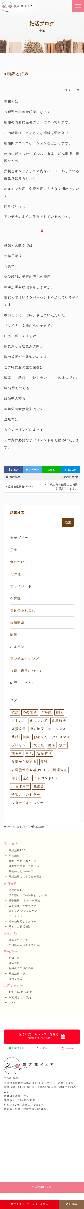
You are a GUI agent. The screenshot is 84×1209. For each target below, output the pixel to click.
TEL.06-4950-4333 (21, 992)
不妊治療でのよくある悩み (25, 876)
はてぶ (70, 469)
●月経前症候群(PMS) (19, 486)
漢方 (62, 745)
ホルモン (17, 646)
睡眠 (59, 712)
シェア (14, 469)
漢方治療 (37, 729)
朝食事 (16, 753)
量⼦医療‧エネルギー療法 (24, 900)
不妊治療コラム (18, 973)
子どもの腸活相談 (20, 926)
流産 (26, 778)
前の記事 (15, 476)
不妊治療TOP (17, 850)
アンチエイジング (24, 658)
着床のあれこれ (22, 610)
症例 (13, 634)
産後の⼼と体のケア (21, 871)
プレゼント (20, 745)
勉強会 (38, 786)
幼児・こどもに (22, 683)
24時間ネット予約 (20, 997)
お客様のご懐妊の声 (21, 968)
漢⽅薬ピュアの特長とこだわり (28, 895)
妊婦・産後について (26, 671)
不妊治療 (14, 855)
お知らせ (14, 957)
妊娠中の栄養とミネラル (24, 866)
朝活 (29, 753)
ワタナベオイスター (27, 802)
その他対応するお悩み (22, 921)
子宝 (13, 550)
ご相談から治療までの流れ (25, 945)
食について (19, 562)
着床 (26, 737)
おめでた (41, 737)
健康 (51, 745)
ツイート (33, 469)
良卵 (44, 761)
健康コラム (16, 978)
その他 (15, 574)
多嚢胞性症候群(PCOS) (30, 770)
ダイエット (16, 916)
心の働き (30, 712)
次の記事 (68, 476)
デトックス (57, 729)
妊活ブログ (23, 826)
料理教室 (60, 770)
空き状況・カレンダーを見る (31, 1204)
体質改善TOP (17, 890)
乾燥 (15, 712)
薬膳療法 (17, 622)
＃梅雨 (46, 712)
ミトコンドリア (46, 778)
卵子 (15, 778)
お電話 (73, 1204)
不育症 (15, 598)
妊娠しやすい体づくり (22, 861)
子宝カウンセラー (25, 794)
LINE (51, 469)
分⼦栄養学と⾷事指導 (22, 905)
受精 (15, 737)
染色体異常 (20, 786)
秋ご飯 (38, 745)
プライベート (21, 586)
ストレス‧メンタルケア (23, 910)
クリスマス (61, 737)
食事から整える (23, 761)
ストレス (18, 720)
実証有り (44, 753)
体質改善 (18, 729)
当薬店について (18, 940)
